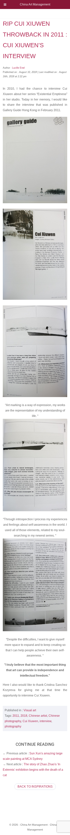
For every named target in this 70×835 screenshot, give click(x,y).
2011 (16, 715)
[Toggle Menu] (5, 4)
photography (13, 726)
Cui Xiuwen (30, 721)
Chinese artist (38, 715)
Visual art (30, 710)
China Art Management (35, 4)
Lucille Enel (18, 67)
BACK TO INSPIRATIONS (35, 786)
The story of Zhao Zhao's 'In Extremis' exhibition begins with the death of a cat (33, 770)
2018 (24, 715)
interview (45, 721)
